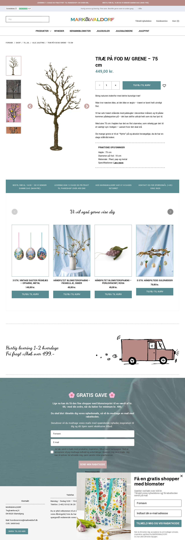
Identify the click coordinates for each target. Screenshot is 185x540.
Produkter (42, 31)
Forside (9, 43)
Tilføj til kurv (141, 85)
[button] (163, 84)
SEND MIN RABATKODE (92, 464)
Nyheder (59, 31)
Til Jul (26, 43)
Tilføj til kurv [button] (30, 294)
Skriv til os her (16, 531)
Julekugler (103, 31)
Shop (18, 43)
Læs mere (118, 162)
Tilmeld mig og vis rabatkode (158, 523)
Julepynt (143, 31)
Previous (30, 106)
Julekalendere (124, 31)
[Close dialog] (181, 476)
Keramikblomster (80, 31)
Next (87, 106)
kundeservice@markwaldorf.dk (24, 520)
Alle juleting (38, 43)
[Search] (45, 19)
